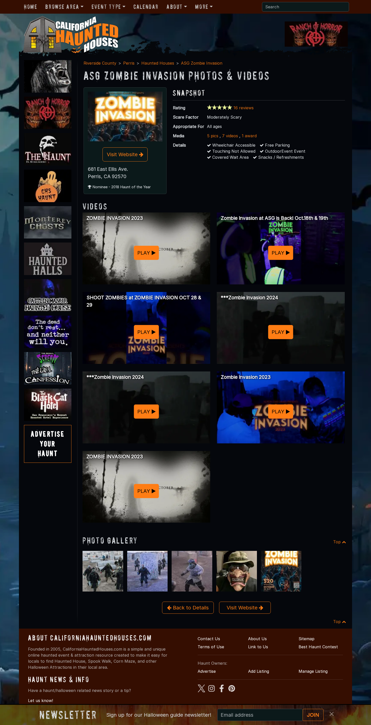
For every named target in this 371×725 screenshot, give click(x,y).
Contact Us (209, 638)
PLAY (144, 253)
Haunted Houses (157, 63)
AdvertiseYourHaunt (48, 444)
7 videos (230, 135)
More (201, 6)
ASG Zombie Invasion (201, 63)
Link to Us (258, 646)
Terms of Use (211, 646)
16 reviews (243, 107)
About (175, 6)
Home (30, 6)
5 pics (212, 135)
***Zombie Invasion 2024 (249, 297)
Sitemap (306, 638)
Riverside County (100, 63)
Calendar (146, 6)
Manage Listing (313, 671)
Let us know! (40, 700)
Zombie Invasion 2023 (246, 377)
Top (337, 541)
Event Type (106, 6)
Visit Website (123, 154)
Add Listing (258, 671)
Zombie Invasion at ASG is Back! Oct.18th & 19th (274, 218)
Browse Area (62, 6)
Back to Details (190, 608)
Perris (129, 63)
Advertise (207, 671)
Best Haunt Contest (318, 646)
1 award (249, 135)
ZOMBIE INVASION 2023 (115, 218)
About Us (257, 638)
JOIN (313, 715)
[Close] (332, 714)
